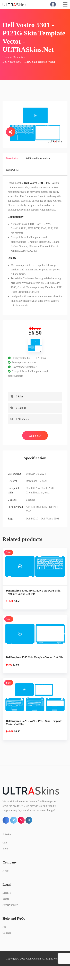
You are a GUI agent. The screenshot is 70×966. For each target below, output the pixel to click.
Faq (4, 926)
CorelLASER (48, 488)
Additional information (37, 158)
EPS (44, 506)
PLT (55, 506)
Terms (6, 898)
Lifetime (30, 499)
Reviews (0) (12, 169)
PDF (50, 506)
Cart (5, 842)
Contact (7, 932)
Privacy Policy (10, 904)
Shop (5, 848)
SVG (28, 511)
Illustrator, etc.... (41, 492)
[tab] (12, 158)
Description (12, 158)
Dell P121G (32, 518)
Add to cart (35, 435)
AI (27, 506)
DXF (38, 506)
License (7, 892)
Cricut (29, 492)
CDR (32, 506)
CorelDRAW (33, 488)
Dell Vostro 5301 (50, 518)
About (6, 870)
